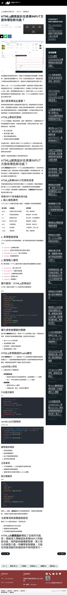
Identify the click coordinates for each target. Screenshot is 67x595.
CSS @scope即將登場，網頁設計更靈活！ (55, 373)
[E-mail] (53, 574)
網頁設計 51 (53, 566)
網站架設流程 (4, 592)
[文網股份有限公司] (12, 3)
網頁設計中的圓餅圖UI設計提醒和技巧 (55, 294)
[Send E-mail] (1, 36)
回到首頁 (3, 591)
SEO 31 (4, 566)
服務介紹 (16, 591)
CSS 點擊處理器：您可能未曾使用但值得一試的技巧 (55, 78)
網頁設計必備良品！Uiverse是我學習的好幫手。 (55, 238)
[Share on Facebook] (10, 36)
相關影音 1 (43, 566)
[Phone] (50, 574)
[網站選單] (2, 3)
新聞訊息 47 (34, 566)
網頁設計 (26, 11)
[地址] (56, 574)
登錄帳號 (64, 591)
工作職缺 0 (23, 566)
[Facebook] (47, 574)
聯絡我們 (12, 592)
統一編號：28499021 (30, 584)
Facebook (52, 39)
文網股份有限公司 (8, 11)
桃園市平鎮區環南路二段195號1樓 (33, 580)
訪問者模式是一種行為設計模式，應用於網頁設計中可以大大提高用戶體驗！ (55, 275)
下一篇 (61, 554)
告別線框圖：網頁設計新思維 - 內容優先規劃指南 (55, 172)
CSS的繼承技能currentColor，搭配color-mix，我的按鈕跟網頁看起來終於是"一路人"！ (55, 407)
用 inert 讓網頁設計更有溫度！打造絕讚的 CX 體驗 (55, 389)
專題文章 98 (14, 566)
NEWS (18, 11)
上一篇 (6, 554)
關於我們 (10, 591)
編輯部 (6, 25)
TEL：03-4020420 (55, 25)
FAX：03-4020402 (7, 582)
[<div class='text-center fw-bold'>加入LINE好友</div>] (60, 574)
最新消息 (23, 591)
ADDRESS (26, 574)
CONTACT (4, 574)
